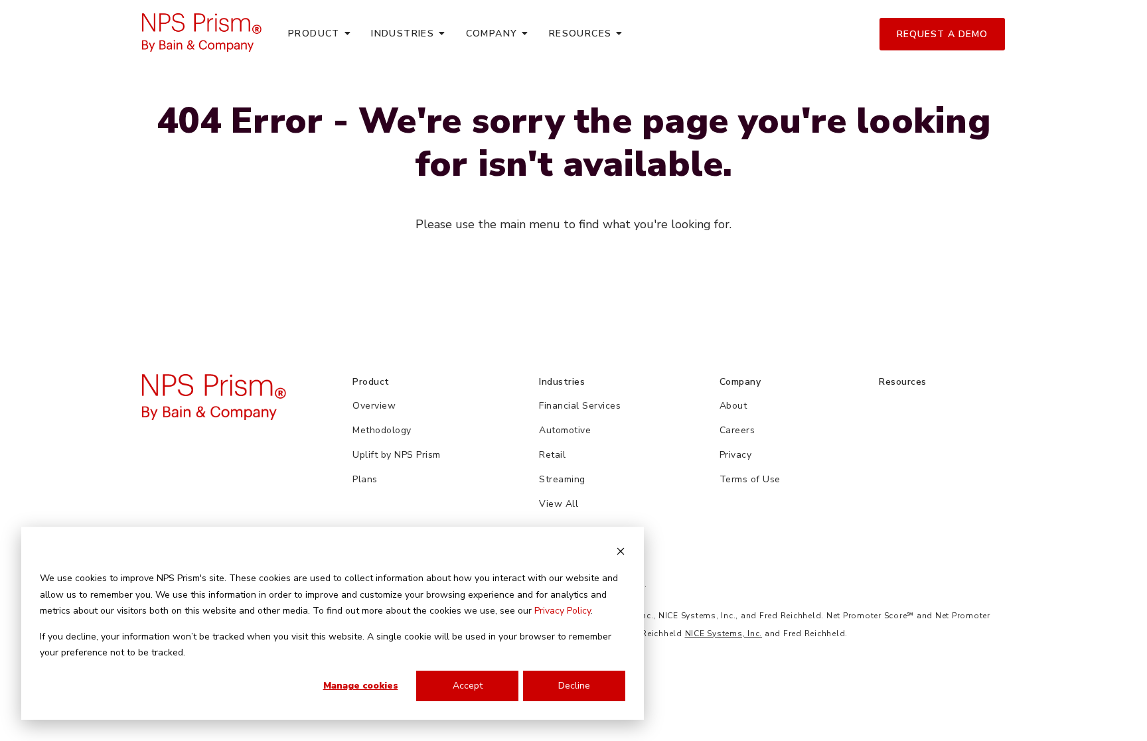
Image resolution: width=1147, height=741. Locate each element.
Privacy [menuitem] (736, 454)
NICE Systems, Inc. (724, 633)
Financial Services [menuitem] (580, 405)
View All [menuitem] (558, 504)
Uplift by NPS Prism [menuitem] (396, 454)
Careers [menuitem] (737, 430)
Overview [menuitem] (374, 405)
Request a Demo (942, 34)
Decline (574, 685)
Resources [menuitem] (580, 33)
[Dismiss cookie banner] (620, 553)
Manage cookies (360, 685)
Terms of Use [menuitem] (750, 479)
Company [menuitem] (492, 33)
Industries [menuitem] (402, 33)
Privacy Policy (562, 610)
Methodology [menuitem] (382, 430)
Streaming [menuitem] (562, 479)
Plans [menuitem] (365, 479)
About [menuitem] (733, 405)
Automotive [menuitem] (565, 430)
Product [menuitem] (314, 33)
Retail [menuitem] (552, 454)
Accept (468, 685)
